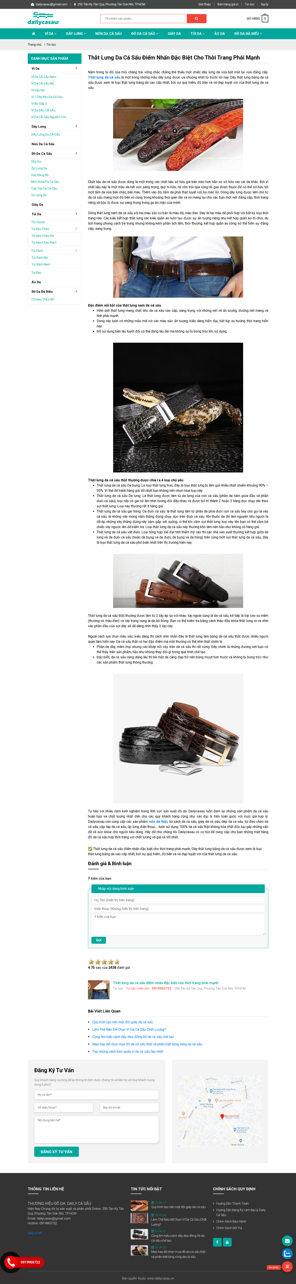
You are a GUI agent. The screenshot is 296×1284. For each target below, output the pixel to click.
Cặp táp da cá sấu (44, 188)
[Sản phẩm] (287, 1266)
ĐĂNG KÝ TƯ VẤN (56, 1151)
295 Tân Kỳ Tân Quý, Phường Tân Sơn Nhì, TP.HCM (111, 4)
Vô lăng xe (39, 195)
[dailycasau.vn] (217, 1242)
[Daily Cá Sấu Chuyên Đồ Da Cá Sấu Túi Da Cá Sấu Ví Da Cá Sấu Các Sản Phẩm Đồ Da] (43, 18)
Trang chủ (34, 44)
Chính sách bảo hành (231, 1221)
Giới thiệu (204, 4)
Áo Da (219, 34)
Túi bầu (36, 272)
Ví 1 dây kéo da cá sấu (47, 97)
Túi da (196, 34)
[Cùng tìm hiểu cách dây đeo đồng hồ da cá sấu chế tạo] (139, 1234)
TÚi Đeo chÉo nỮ (42, 299)
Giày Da (174, 34)
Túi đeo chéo (40, 229)
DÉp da (36, 161)
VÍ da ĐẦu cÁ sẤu (43, 110)
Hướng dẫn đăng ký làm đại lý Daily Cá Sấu (241, 1212)
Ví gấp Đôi (38, 90)
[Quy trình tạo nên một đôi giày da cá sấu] (139, 1205)
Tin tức (249, 4)
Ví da (49, 34)
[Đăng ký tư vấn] (287, 1240)
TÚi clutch (38, 222)
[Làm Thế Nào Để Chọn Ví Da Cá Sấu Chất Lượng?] (139, 1218)
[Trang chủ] (34, 33)
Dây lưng (75, 34)
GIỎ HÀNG (256, 18)
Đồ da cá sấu (143, 34)
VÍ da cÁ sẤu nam (43, 77)
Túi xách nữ (39, 257)
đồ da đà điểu (42, 292)
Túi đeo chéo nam (44, 242)
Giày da (37, 205)
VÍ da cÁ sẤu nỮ (42, 83)
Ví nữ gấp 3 (39, 103)
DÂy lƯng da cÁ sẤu (45, 134)
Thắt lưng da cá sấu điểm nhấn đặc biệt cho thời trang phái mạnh (174, 57)
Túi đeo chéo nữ (42, 236)
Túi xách (37, 250)
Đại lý (264, 4)
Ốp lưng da (39, 168)
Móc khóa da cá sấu (45, 181)
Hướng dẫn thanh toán (232, 1203)
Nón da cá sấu (108, 34)
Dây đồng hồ (40, 175)
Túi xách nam (40, 264)
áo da (36, 282)
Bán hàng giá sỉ (228, 4)
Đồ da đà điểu (247, 34)
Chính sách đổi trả (229, 1228)
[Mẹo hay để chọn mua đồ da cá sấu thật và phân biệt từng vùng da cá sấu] (139, 1250)
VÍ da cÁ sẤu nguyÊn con (48, 117)
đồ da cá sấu (42, 154)
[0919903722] (287, 1253)
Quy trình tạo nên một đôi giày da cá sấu (178, 1207)
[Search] (196, 18)
